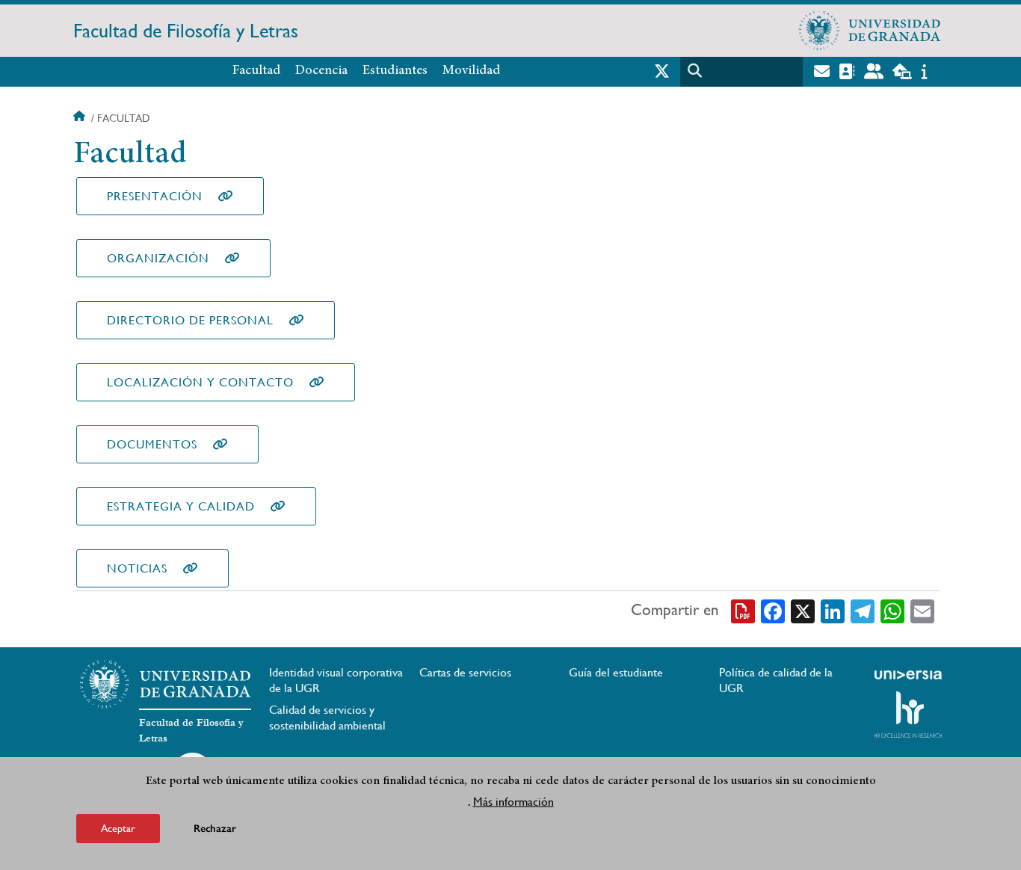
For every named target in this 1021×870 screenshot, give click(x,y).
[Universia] (908, 674)
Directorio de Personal (190, 320)
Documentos (152, 444)
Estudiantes (395, 71)
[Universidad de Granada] (870, 30)
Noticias (137, 568)
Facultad (256, 71)
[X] (803, 610)
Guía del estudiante (616, 672)
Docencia (321, 71)
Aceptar (118, 828)
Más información (513, 802)
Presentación (155, 196)
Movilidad (471, 71)
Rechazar (215, 828)
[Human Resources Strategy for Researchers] (908, 714)
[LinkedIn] (833, 610)
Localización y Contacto (200, 382)
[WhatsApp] (892, 610)
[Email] (922, 610)
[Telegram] (863, 610)
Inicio (80, 118)
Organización (158, 258)
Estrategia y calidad (181, 506)
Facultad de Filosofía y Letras (185, 30)
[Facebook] (773, 610)
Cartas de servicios (465, 672)
